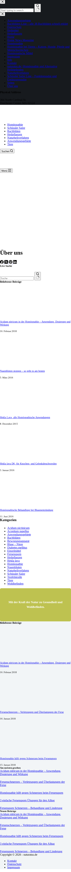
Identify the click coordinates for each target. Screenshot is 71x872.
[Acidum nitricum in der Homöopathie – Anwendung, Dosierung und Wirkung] (13, 314)
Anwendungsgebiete (19, 141)
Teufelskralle (14, 577)
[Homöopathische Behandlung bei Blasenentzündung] (13, 503)
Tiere (10, 144)
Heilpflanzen (14, 134)
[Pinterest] (11, 262)
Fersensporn (14, 554)
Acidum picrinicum (18, 527)
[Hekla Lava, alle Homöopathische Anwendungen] (13, 410)
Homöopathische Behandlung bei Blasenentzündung (26, 510)
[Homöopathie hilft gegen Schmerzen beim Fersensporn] (13, 751)
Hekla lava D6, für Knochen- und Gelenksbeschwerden (28, 463)
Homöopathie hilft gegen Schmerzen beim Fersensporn (28, 758)
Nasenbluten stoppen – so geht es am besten (22, 370)
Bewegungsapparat (18, 541)
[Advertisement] (35, 210)
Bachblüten (13, 131)
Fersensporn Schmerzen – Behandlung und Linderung (31, 808)
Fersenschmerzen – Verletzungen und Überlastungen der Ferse (32, 712)
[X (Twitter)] (6, 262)
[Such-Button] (37, 276)
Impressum (13, 867)
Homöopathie (15, 124)
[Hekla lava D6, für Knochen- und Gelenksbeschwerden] (13, 456)
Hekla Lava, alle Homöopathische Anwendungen (25, 417)
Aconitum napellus (18, 531)
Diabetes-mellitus (17, 547)
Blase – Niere (15, 544)
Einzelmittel (14, 550)
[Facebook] (2, 262)
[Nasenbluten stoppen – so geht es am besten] (13, 364)
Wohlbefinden (15, 583)
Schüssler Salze (16, 127)
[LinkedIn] (15, 262)
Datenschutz (14, 864)
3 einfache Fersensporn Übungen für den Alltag (27, 800)
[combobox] (17, 278)
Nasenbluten (14, 567)
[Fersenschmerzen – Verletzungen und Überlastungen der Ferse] (13, 705)
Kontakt (12, 860)
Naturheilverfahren (18, 137)
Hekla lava (13, 560)
